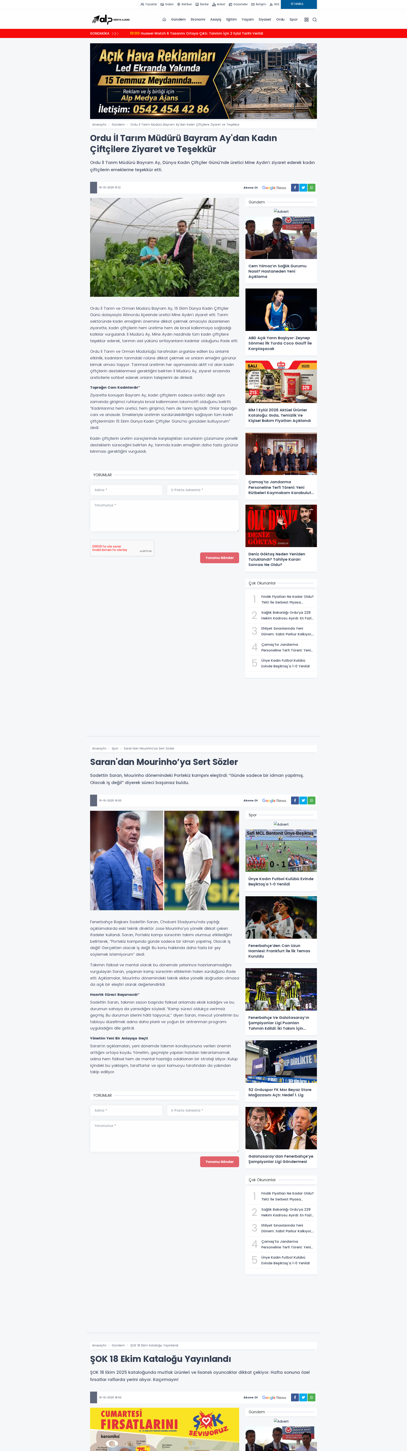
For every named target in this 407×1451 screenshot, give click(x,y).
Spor (293, 19)
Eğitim (231, 19)
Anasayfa (99, 124)
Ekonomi (198, 19)
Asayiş (215, 19)
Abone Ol (251, 188)
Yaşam (248, 19)
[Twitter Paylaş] (303, 188)
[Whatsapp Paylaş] (311, 188)
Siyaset (265, 19)
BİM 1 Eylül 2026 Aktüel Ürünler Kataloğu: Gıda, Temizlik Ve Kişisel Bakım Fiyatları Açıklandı (213, 33)
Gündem (178, 19)
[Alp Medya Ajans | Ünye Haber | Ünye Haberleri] (110, 19)
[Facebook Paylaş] (295, 188)
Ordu (280, 19)
